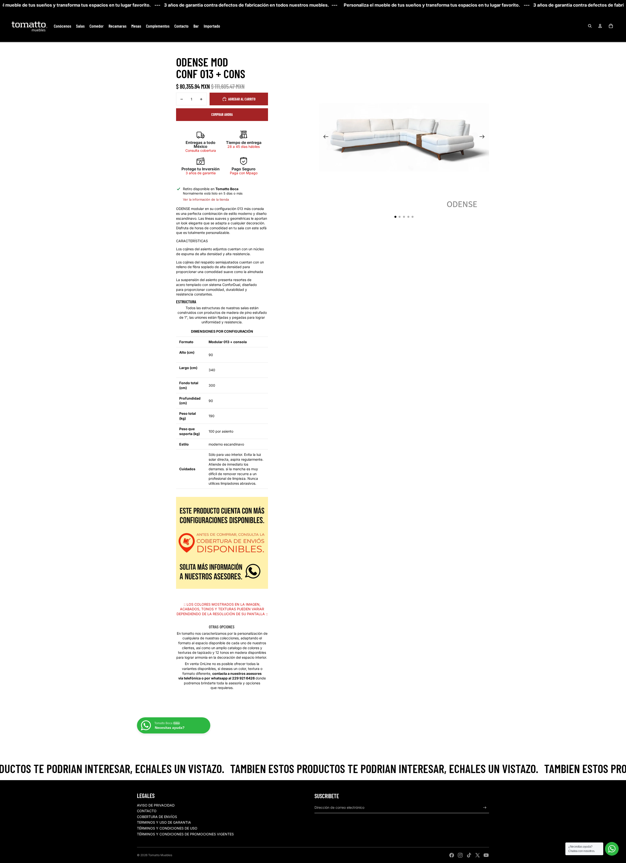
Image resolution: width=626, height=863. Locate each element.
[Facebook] (452, 855)
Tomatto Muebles (160, 855)
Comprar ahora (222, 114)
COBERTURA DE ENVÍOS (157, 817)
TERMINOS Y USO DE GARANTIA (164, 822)
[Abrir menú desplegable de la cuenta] (600, 26)
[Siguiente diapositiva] (483, 137)
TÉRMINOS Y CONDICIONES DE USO (167, 828)
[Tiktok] (469, 855)
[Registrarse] (485, 807)
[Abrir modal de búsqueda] (589, 26)
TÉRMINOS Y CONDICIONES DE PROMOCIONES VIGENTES (185, 834)
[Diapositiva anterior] (324, 137)
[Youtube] (486, 855)
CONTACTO (146, 811)
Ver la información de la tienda (206, 199)
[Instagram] (460, 855)
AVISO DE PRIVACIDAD (156, 805)
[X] (478, 855)
